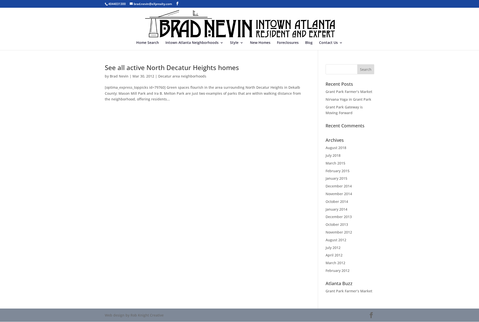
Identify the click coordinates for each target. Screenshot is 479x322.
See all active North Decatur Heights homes (172, 67)
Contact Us (328, 43)
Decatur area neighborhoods (182, 76)
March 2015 (335, 163)
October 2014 (337, 201)
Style (234, 43)
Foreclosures (288, 43)
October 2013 (337, 224)
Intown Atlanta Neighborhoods (192, 43)
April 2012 (334, 255)
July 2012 (333, 247)
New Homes (260, 43)
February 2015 (338, 170)
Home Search (147, 43)
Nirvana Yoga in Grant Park (348, 99)
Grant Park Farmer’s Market (349, 91)
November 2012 (339, 232)
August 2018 (336, 147)
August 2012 (336, 240)
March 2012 (335, 262)
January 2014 (336, 209)
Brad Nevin (119, 76)
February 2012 (338, 270)
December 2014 (339, 186)
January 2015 (336, 178)
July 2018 (333, 155)
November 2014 (339, 193)
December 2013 (339, 216)
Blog (309, 43)
